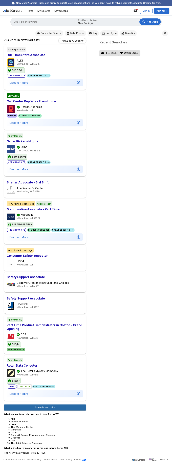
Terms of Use (50, 459)
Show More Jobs (45, 407)
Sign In (146, 10)
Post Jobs (162, 10)
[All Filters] (165, 33)
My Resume (43, 10)
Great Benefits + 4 (39, 162)
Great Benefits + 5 (63, 230)
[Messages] (135, 10)
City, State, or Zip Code (88, 20)
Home (30, 10)
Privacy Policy (34, 459)
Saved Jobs (61, 10)
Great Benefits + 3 (39, 76)
